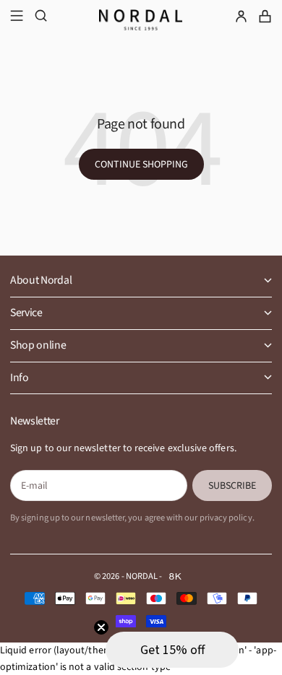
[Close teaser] (101, 627)
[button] (172, 650)
